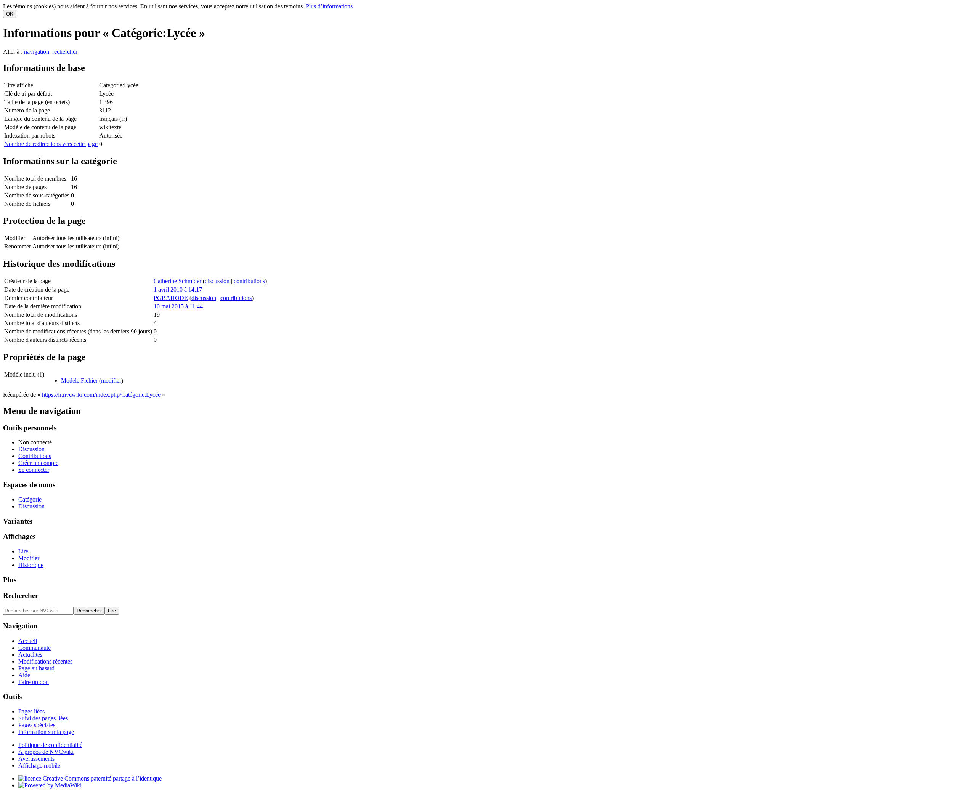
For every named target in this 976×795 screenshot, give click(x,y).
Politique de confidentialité (50, 745)
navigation (36, 51)
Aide (24, 675)
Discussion (31, 449)
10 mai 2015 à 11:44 (178, 306)
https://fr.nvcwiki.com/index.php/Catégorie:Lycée (101, 394)
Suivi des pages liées (43, 718)
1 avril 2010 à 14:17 (178, 289)
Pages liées (31, 711)
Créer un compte (38, 463)
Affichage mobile (39, 765)
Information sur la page (46, 732)
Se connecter (33, 469)
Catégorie (30, 499)
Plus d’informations (329, 6)
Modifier (28, 558)
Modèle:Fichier (79, 380)
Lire (23, 551)
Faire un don (33, 682)
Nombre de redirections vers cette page (51, 144)
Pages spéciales (36, 725)
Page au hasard (36, 668)
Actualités (30, 654)
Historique (30, 565)
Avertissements (36, 758)
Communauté (34, 647)
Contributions (34, 456)
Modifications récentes (45, 661)
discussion (217, 281)
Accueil (27, 641)
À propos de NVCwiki (46, 752)
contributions (249, 281)
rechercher (64, 51)
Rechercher (20, 595)
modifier (111, 380)
